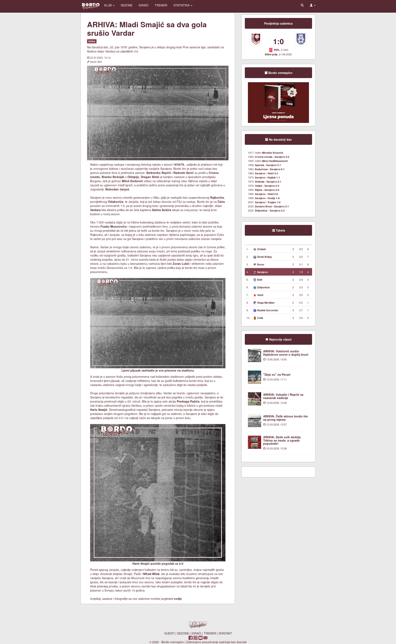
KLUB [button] (108, 5)
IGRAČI (143, 5)
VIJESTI (169, 633)
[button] (313, 5)
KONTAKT (225, 633)
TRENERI (161, 5)
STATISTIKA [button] (181, 5)
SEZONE (126, 5)
